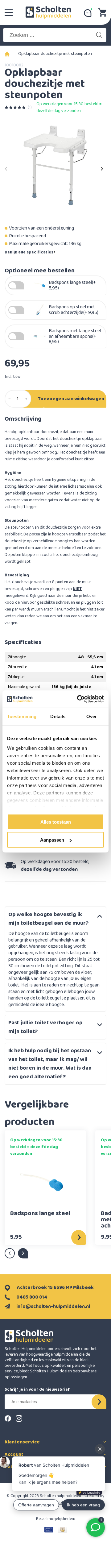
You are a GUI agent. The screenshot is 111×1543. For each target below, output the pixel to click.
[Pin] (48, 1529)
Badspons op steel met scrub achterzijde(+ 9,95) (73, 309)
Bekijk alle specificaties (29, 252)
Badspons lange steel (40, 1214)
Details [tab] (57, 716)
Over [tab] (91, 716)
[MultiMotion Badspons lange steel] (40, 1183)
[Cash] (62, 1529)
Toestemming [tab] (21, 716)
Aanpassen (52, 840)
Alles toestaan (55, 821)
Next (101, 166)
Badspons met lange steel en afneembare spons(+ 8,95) (75, 336)
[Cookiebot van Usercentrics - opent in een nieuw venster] (78, 699)
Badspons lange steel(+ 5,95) (72, 285)
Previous (6, 166)
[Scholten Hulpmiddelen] (48, 12)
